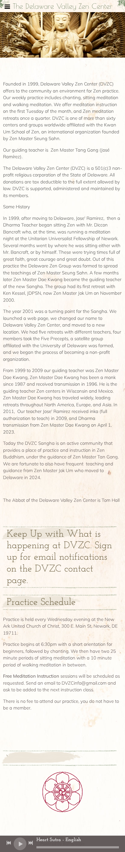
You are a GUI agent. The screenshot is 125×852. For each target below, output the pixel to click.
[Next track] (30, 843)
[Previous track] (9, 843)
